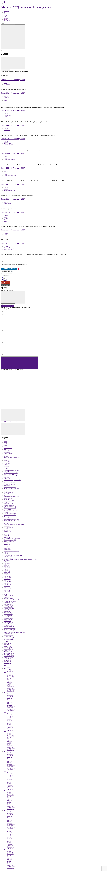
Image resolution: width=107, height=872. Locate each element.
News (5, 221)
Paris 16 (7, 584)
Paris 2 (6, 565)
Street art (7, 531)
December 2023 (9, 651)
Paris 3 (6, 566)
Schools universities (10, 515)
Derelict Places (8, 494)
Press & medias (7, 314)
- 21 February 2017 (13, 184)
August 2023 (8, 657)
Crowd (5, 219)
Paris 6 (6, 570)
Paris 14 (6, 187)
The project (6, 11)
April (9, 679)
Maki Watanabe (8, 604)
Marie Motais (8, 614)
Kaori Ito (7, 636)
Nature (7, 537)
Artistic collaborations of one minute (14, 524)
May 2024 (7, 644)
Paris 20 (6, 96)
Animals (6, 215)
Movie (5, 13)
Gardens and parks (8, 143)
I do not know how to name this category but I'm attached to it (20, 559)
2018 (5, 790)
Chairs (6, 552)
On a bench (8, 516)
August (10, 685)
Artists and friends (8, 144)
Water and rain (7, 203)
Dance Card (7, 20)
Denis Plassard (8, 598)
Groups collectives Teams (10, 175)
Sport (6, 481)
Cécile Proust (8, 633)
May (9, 681)
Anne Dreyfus (8, 622)
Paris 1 (5, 83)
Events (5, 15)
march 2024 (8, 647)
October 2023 (8, 654)
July (9, 684)
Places (5, 445)
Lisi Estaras (7, 621)
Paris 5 (6, 569)
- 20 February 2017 (13, 199)
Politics (5, 217)
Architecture (7, 84)
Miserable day (8, 558)
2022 (5, 712)
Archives (6, 315)
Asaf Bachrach (8, 616)
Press (5, 16)
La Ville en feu (8, 625)
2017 (5, 810)
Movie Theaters (9, 492)
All (6, 456)
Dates (5, 441)
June (9, 682)
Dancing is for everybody (11, 470)
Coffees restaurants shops (10, 99)
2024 (5, 672)
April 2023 (8, 663)
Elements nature (8, 448)
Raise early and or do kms (11, 551)
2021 (5, 731)
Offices (7, 499)
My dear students (9, 482)
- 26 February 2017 (13, 110)
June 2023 (7, 660)
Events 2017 (7, 313)
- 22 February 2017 (13, 168)
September (10, 686)
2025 (5, 668)
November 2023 (9, 653)
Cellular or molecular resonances (13, 538)
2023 (5, 692)
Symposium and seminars (11, 496)
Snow (6, 535)
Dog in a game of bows (11, 473)
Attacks (7, 464)
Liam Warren (8, 635)
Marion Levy (8, 619)
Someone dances (8, 102)
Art (4, 446)
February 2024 (8, 649)
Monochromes (8, 527)
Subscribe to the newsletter (7, 306)
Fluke (6, 553)
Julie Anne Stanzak (10, 628)
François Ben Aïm (9, 623)
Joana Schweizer (9, 608)
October (10, 688)
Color (5, 116)
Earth (6, 542)
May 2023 (7, 661)
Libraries (7, 512)
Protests (6, 218)
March (9, 678)
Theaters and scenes (10, 508)
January (10, 671)
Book (5, 12)
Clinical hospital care (10, 513)
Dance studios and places (10, 190)
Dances (5, 19)
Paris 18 (6, 128)
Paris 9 (5, 156)
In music (6, 158)
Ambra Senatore (9, 637)
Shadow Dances (8, 453)
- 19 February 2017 (13, 212)
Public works (8, 503)
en (4, 2)
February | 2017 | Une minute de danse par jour (26, 7)
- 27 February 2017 (13, 93)
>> (4, 261)
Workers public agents (10, 475)
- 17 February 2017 (13, 243)
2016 (5, 830)
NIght (7, 561)
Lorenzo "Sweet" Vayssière (11, 600)
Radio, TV (6, 97)
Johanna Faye (8, 607)
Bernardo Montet (9, 629)
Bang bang (8, 556)
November (10, 689)
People (5, 100)
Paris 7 (7, 572)
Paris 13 (6, 113)
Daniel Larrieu (8, 618)
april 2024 (7, 646)
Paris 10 (6, 202)
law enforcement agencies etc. (12, 480)
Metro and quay (9, 501)
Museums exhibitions (10, 510)
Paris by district (7, 450)
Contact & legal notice (9, 317)
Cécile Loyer (8, 611)
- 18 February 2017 (13, 230)
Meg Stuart (7, 597)
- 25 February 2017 (13, 125)
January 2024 (8, 650)
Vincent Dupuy (8, 605)
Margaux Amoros (9, 626)
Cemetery (7, 495)
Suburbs (6, 233)
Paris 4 (7, 567)
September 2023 (9, 656)
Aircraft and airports (10, 506)
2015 (5, 849)
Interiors (7, 502)
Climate (7, 466)
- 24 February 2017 (13, 139)
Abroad (7, 517)
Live (6, 528)
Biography (6, 18)
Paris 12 (7, 579)
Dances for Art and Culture (12, 457)
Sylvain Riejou (8, 609)
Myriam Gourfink (9, 630)
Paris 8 (6, 573)
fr (4, 3)
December (10, 691)
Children (7, 471)
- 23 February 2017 (13, 153)
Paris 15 (7, 583)
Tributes (7, 463)
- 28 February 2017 (13, 80)
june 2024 (7, 643)
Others (5, 449)
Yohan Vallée (8, 602)
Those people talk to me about (13, 555)
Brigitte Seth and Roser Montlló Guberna (15, 632)
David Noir (7, 612)
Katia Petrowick (9, 615)
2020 (5, 751)
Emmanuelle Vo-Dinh (10, 601)
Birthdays (7, 548)
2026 (5, 665)
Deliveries (7, 477)
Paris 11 (7, 577)
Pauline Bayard (8, 595)
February (10, 677)
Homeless (7, 485)
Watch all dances (5, 70)
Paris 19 (6, 142)
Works (7, 530)
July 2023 (7, 658)
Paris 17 (7, 586)
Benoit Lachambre (9, 639)
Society (7, 459)
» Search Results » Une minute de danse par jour (13, 422)
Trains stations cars (8, 115)
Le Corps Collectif (9, 484)
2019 (5, 771)
